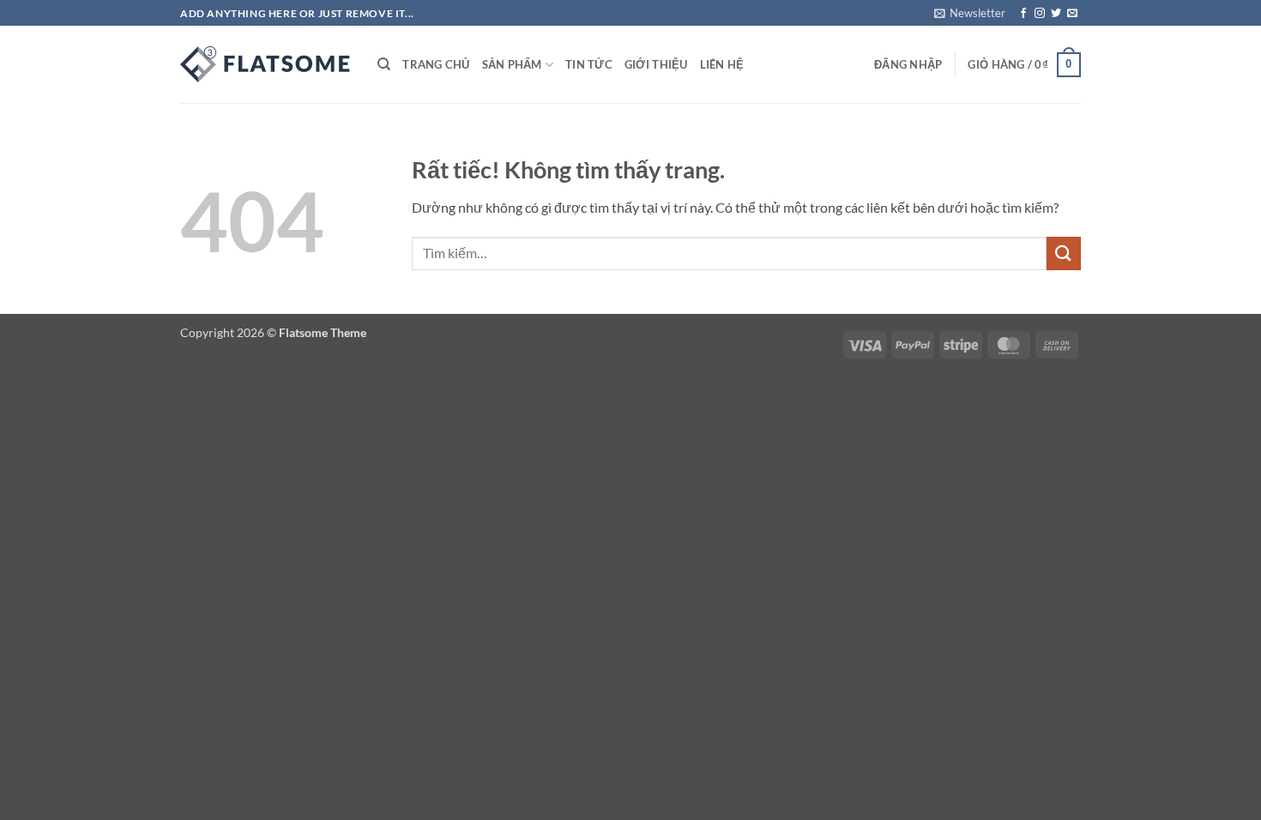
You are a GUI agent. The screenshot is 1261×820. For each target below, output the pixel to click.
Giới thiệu (656, 64)
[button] (969, 13)
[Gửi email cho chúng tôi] (1072, 14)
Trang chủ (435, 64)
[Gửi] (1064, 253)
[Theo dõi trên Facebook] (1023, 14)
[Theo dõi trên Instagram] (1040, 14)
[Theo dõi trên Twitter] (1056, 14)
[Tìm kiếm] (383, 64)
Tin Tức (588, 64)
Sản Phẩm (512, 64)
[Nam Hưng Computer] (266, 64)
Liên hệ (722, 64)
